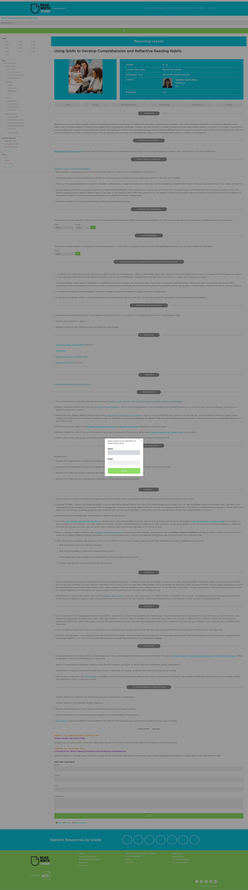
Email (110, 459)
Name (110, 449)
